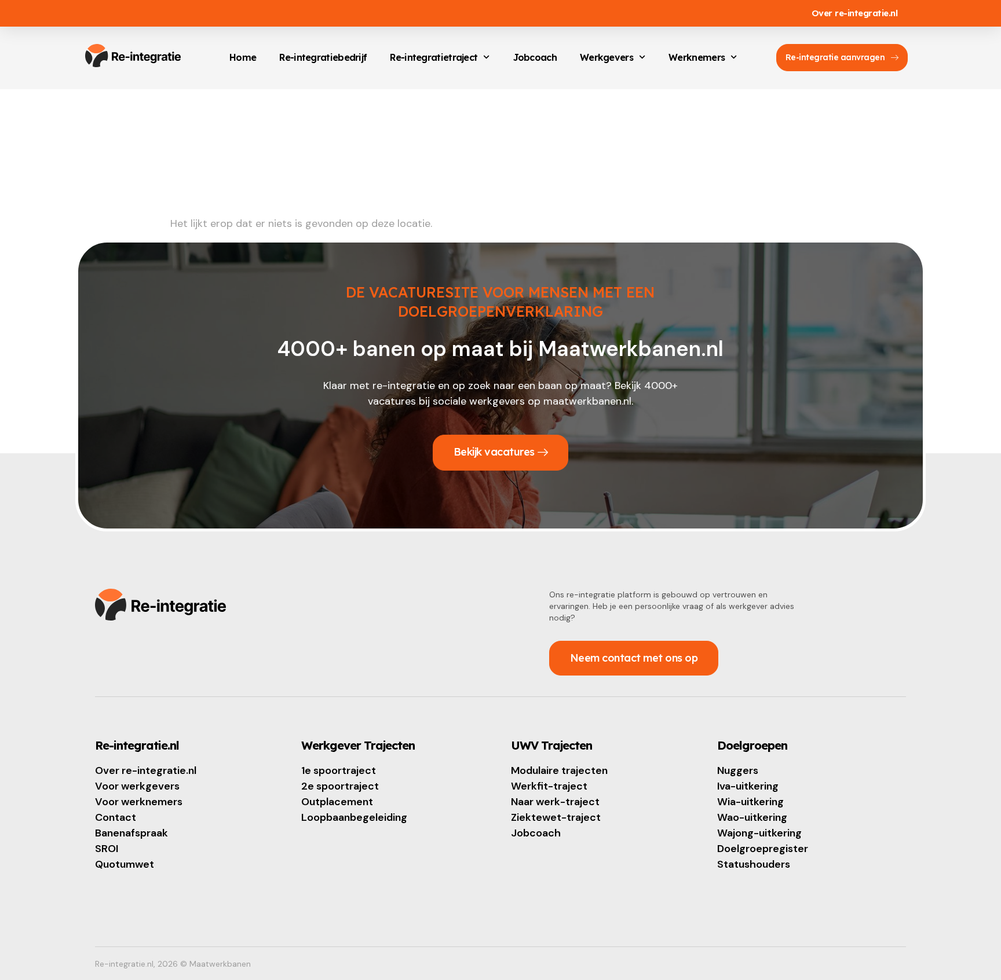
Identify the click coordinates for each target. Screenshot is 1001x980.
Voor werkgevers (137, 786)
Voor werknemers (138, 802)
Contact (115, 817)
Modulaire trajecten (559, 770)
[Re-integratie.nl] (133, 55)
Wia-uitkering (750, 802)
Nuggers (737, 770)
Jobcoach (535, 57)
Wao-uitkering (752, 817)
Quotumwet (124, 864)
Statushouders (753, 864)
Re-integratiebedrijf (323, 57)
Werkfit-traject (549, 786)
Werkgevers (606, 57)
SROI (106, 849)
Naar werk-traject (555, 802)
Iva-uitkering (748, 786)
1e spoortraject (338, 770)
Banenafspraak (131, 833)
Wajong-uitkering (759, 833)
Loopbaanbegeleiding (354, 817)
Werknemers (696, 57)
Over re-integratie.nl (855, 13)
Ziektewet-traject (556, 817)
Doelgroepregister (762, 849)
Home (242, 57)
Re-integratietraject (433, 57)
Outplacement (337, 802)
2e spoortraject (340, 786)
